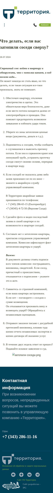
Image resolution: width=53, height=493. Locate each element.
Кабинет (45, 25)
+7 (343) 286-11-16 (19, 436)
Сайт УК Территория (26, 480)
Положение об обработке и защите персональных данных (24, 467)
